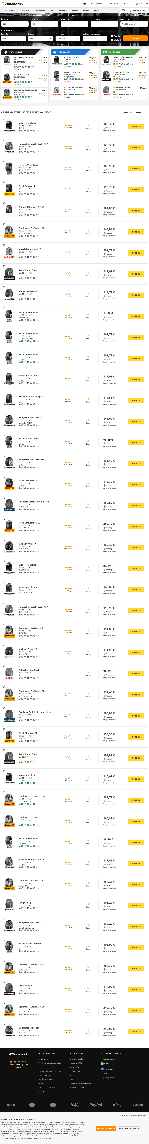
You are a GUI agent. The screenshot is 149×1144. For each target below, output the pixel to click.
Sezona (31, 34)
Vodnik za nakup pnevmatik (49, 1063)
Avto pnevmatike (76, 1059)
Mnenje (41, 1067)
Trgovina (61, 10)
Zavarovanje (43, 1059)
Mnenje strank (113, 3)
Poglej (136, 127)
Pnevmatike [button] (8, 10)
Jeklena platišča (75, 1063)
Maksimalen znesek (91, 34)
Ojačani (117, 40)
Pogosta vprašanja (107, 1078)
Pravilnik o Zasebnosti (47, 1087)
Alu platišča (74, 1067)
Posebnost (60, 34)
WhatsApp (108, 1064)
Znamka (4, 34)
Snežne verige (39, 10)
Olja (51, 10)
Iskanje (135, 38)
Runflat (117, 36)
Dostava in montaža (91, 10)
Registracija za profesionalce (49, 1071)
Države (41, 1083)
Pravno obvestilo (45, 1075)
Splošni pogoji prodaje (47, 1079)
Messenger (109, 1069)
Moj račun (143, 3)
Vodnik (75, 10)
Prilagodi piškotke (129, 1129)
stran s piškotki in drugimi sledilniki (39, 1138)
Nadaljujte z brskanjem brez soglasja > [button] (134, 1115)
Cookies (41, 1091)
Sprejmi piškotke (106, 1129)
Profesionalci (96, 3)
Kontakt (127, 3)
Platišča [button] (24, 10)
